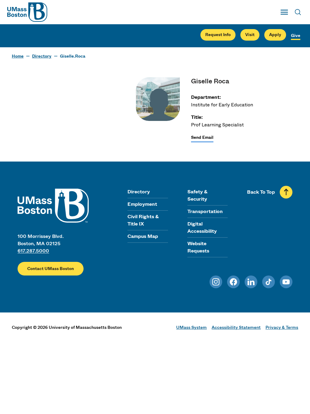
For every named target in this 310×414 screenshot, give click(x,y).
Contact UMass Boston (50, 269)
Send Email (202, 137)
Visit (250, 35)
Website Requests (198, 247)
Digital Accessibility (202, 227)
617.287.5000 (33, 250)
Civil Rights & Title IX (143, 220)
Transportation (205, 211)
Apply (275, 35)
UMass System (191, 327)
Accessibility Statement (236, 327)
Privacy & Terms (281, 327)
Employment (142, 204)
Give (295, 35)
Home (18, 56)
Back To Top (261, 192)
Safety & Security (197, 195)
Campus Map (142, 236)
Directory (41, 56)
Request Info (218, 35)
